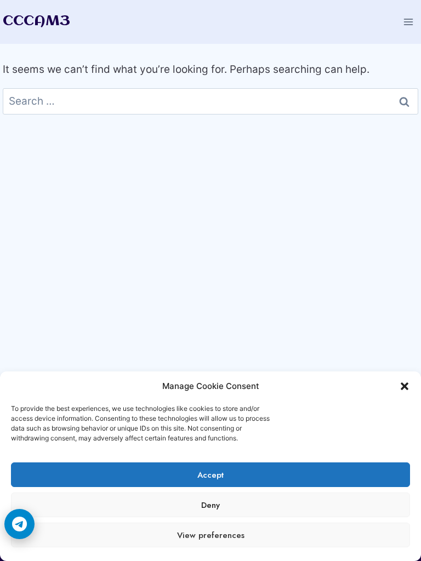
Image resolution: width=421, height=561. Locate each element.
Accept (210, 475)
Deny (210, 505)
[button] (404, 386)
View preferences (210, 535)
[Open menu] (408, 21)
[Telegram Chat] (19, 524)
